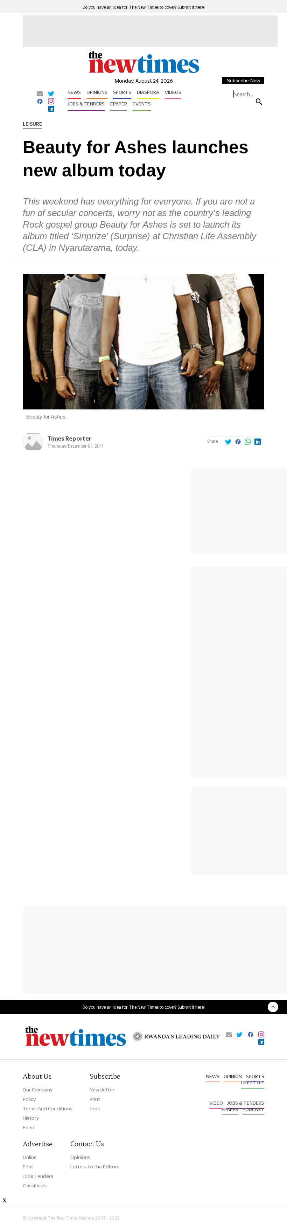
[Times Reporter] (33, 450)
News (74, 92)
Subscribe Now (243, 80)
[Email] (40, 94)
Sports (122, 92)
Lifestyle (252, 1082)
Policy (29, 1099)
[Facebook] (40, 101)
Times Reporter (69, 438)
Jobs (95, 1108)
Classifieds (34, 1185)
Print (95, 1099)
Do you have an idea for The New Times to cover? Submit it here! (144, 7)
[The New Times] (143, 72)
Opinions (96, 92)
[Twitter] (51, 94)
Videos (173, 92)
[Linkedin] (51, 109)
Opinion (233, 1076)
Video (216, 1103)
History (31, 1118)
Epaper (118, 103)
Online (30, 1157)
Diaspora (148, 92)
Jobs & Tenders (86, 103)
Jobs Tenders (38, 1176)
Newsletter (102, 1089)
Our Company (37, 1089)
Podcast (253, 1109)
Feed (28, 1127)
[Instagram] (51, 101)
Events (142, 103)
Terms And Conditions (47, 1108)
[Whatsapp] (248, 442)
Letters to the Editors (94, 1166)
